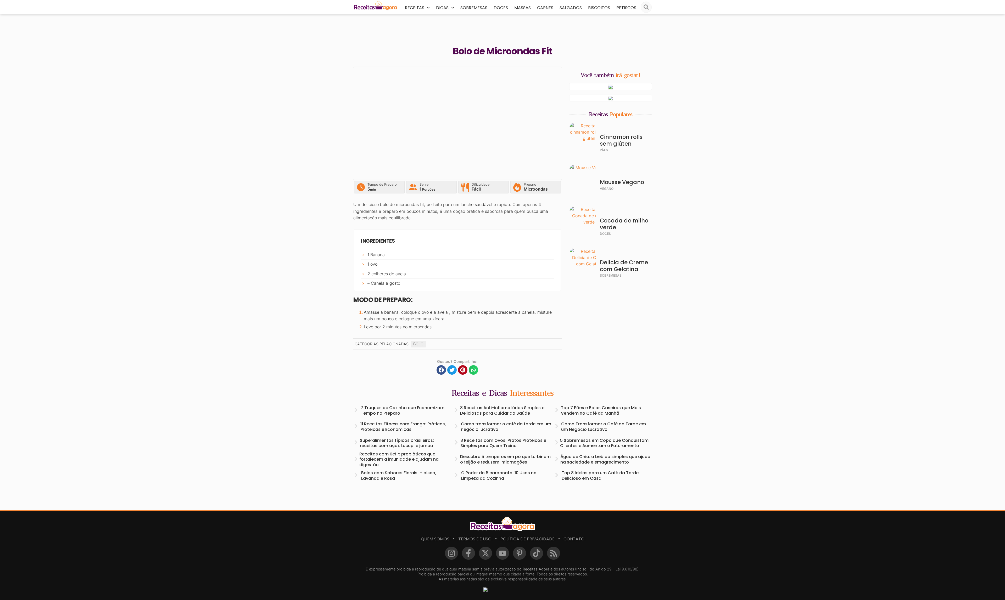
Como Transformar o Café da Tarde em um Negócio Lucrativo (603, 426)
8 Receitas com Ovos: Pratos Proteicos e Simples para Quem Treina (503, 443)
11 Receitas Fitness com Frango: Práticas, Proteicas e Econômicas (403, 426)
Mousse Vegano (622, 182)
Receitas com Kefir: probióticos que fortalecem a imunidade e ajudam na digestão (399, 459)
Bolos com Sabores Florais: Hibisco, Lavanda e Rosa (398, 475)
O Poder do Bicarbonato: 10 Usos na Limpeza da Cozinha (499, 475)
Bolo (418, 344)
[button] (441, 370)
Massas (522, 8)
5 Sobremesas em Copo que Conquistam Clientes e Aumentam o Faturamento (604, 443)
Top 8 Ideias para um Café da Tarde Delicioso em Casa (600, 475)
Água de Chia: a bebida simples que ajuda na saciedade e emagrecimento (605, 459)
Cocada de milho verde (624, 224)
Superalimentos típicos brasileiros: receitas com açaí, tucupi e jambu (397, 443)
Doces (501, 8)
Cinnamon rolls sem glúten (621, 140)
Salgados (571, 8)
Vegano (606, 189)
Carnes (545, 8)
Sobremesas (473, 8)
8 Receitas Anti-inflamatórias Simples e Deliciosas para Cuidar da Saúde (502, 410)
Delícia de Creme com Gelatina (624, 266)
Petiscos (626, 8)
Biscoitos (599, 8)
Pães (604, 150)
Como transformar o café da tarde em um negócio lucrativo (506, 426)
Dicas (442, 8)
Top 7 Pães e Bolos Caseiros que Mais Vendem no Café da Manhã (601, 410)
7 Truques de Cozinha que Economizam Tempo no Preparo (402, 410)
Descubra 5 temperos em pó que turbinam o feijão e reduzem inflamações (505, 459)
